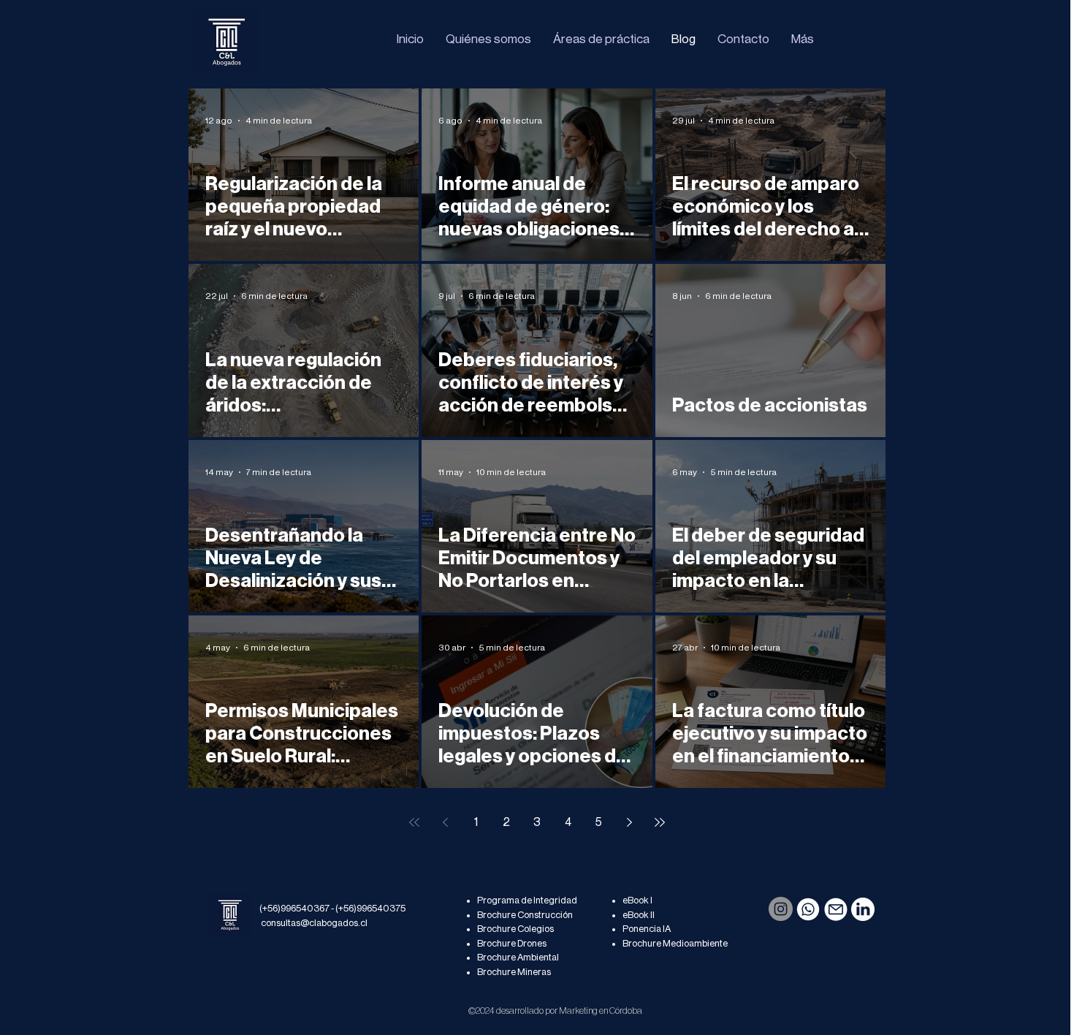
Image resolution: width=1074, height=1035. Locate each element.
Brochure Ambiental (518, 957)
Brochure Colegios (515, 928)
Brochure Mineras (514, 972)
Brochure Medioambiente (675, 943)
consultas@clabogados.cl (314, 923)
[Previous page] (445, 822)
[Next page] (629, 822)
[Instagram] (781, 909)
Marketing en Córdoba (600, 1010)
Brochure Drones (511, 943)
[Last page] (660, 822)
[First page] (414, 822)
